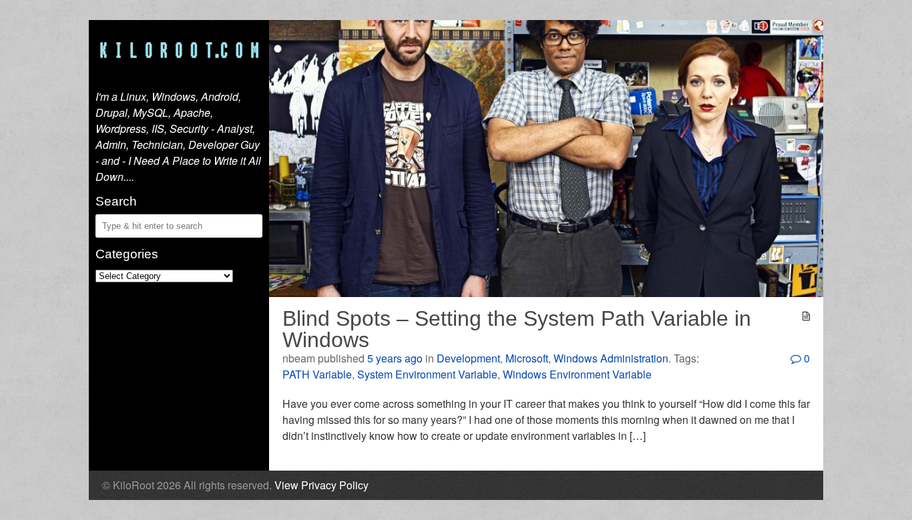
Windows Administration (610, 358)
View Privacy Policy (321, 485)
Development (468, 358)
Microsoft (526, 358)
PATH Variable (317, 374)
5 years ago (395, 358)
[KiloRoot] (179, 51)
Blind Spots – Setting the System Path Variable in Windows (516, 329)
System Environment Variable (427, 374)
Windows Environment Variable (577, 374)
